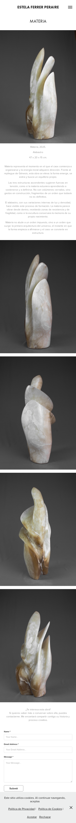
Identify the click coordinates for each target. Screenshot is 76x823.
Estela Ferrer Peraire (38, 7)
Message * (8, 757)
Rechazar (45, 817)
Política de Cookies (50, 809)
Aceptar (32, 817)
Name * (7, 732)
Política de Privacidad (21, 809)
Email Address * (11, 744)
